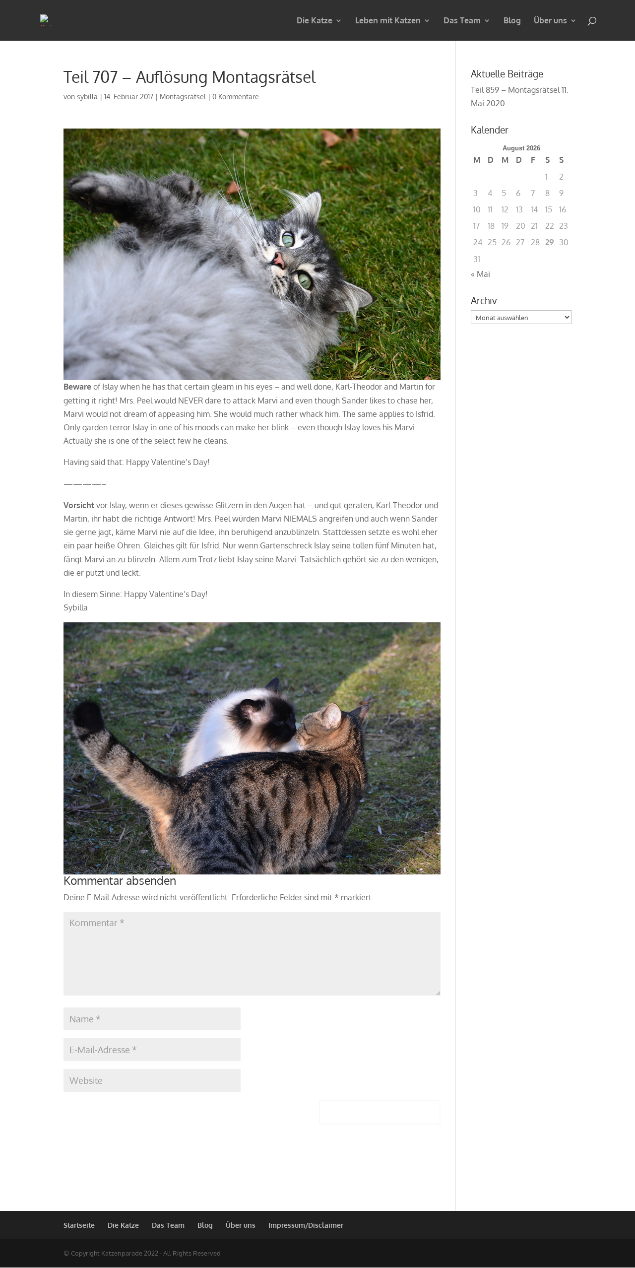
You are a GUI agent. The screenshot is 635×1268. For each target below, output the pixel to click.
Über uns (550, 21)
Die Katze (314, 21)
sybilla (87, 96)
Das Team (462, 21)
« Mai (480, 274)
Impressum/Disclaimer (305, 1225)
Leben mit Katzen (388, 21)
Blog (512, 21)
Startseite (79, 1225)
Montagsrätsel (183, 96)
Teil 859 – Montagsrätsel (515, 90)
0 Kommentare (235, 96)
